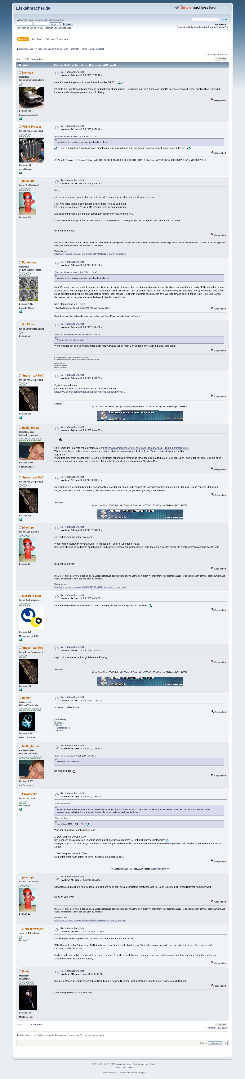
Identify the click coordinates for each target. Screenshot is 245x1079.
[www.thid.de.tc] (20, 418)
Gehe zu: (203, 1043)
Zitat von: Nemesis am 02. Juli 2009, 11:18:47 (76, 136)
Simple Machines (123, 1064)
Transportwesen (62, 728)
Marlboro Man (31, 595)
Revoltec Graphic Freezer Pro (213, 27)
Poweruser (29, 793)
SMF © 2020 (109, 1064)
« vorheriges (212, 54)
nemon (26, 697)
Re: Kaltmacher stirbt (72, 72)
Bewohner (59, 722)
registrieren (58, 20)
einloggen (43, 20)
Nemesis (28, 72)
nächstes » (223, 54)
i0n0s (25, 971)
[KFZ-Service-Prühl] (20, 640)
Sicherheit (59, 730)
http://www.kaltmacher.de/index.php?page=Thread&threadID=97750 (89, 392)
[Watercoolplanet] (20, 810)
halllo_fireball (31, 427)
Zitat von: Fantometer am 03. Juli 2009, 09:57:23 (77, 334)
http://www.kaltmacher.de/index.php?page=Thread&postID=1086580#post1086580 (146, 448)
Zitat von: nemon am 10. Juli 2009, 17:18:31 (75, 756)
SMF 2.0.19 (97, 1064)
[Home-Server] (20, 173)
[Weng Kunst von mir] (20, 312)
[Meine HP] (20, 119)
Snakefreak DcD (33, 375)
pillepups (28, 180)
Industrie (58, 725)
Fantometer (30, 262)
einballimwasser (33, 928)
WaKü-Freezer (31, 126)
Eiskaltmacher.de (33, 8)
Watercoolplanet (158, 869)
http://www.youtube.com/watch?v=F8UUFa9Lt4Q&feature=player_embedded (90, 254)
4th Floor (28, 324)
